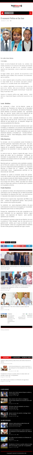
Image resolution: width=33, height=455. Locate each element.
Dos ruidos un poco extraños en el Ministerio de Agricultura (15, 379)
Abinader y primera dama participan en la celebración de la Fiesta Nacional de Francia (16, 267)
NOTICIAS (8, 242)
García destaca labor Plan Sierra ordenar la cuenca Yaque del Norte (15, 307)
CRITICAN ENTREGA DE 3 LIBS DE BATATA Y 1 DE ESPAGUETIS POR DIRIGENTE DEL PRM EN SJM (20, 368)
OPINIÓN (13, 242)
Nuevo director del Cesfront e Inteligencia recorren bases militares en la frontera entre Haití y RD (20, 400)
